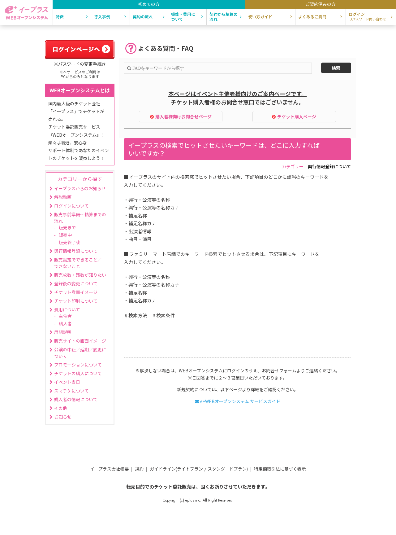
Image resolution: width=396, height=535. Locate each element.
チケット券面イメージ (75, 292)
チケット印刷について (75, 301)
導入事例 (102, 17)
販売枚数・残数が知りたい (80, 275)
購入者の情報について (75, 399)
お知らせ (62, 417)
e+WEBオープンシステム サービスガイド (239, 401)
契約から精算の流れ (223, 16)
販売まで (67, 227)
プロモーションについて (78, 365)
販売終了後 (69, 242)
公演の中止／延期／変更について (80, 352)
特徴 (60, 17)
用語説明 (62, 332)
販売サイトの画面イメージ (80, 341)
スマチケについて (71, 391)
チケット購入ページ (296, 116)
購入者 (65, 323)
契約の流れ (143, 17)
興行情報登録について (329, 166)
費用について (67, 309)
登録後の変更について (75, 283)
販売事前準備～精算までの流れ (80, 217)
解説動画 (62, 197)
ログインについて (71, 206)
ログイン (367, 16)
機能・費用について (183, 16)
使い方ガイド (260, 17)
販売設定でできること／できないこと (78, 263)
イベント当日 (67, 382)
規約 (139, 469)
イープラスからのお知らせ (80, 188)
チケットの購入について (78, 373)
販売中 (65, 235)
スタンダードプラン (227, 469)
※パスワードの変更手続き (80, 64)
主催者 (65, 316)
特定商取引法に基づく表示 (280, 469)
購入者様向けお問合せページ (183, 116)
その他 (60, 408)
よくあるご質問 (312, 17)
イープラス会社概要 (109, 469)
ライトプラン (190, 469)
